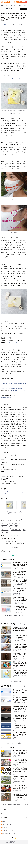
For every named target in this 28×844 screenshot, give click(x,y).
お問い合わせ (14, 547)
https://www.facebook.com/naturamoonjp (12, 388)
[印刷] (17, 535)
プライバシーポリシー (7, 830)
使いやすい (18, 523)
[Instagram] (15, 838)
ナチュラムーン (5, 529)
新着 (2, 5)
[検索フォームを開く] (14, 2)
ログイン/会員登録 (22, 2)
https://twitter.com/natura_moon (18, 390)
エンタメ (6, 5)
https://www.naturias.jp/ (15, 342)
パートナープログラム (7, 824)
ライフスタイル (11, 520)
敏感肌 (11, 526)
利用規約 (4, 827)
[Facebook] (8, 535)
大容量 (2, 532)
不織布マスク (4, 526)
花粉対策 (8, 532)
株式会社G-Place (6, 24)
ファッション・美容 (22, 5)
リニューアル (11, 523)
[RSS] (18, 838)
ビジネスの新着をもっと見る (14, 743)
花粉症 (16, 526)
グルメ (11, 5)
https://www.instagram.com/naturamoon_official (13, 383)
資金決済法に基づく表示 (8, 833)
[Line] (14, 535)
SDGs (24, 529)
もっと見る (23, 624)
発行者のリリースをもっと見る (14, 615)
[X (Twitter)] (11, 535)
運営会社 (4, 821)
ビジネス (19, 520)
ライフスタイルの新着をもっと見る (14, 681)
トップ (2, 804)
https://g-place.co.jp (17, 471)
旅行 (15, 5)
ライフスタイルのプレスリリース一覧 (15, 804)
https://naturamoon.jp (6, 397)
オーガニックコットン (16, 529)
